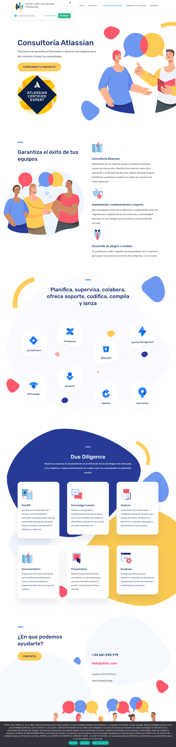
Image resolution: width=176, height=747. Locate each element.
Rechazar (85, 743)
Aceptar (73, 743)
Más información (100, 743)
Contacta (154, 6)
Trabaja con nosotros (136, 6)
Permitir (64, 15)
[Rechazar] (172, 734)
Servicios (92, 6)
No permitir (50, 15)
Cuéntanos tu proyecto (39, 66)
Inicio (81, 6)
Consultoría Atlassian (113, 6)
